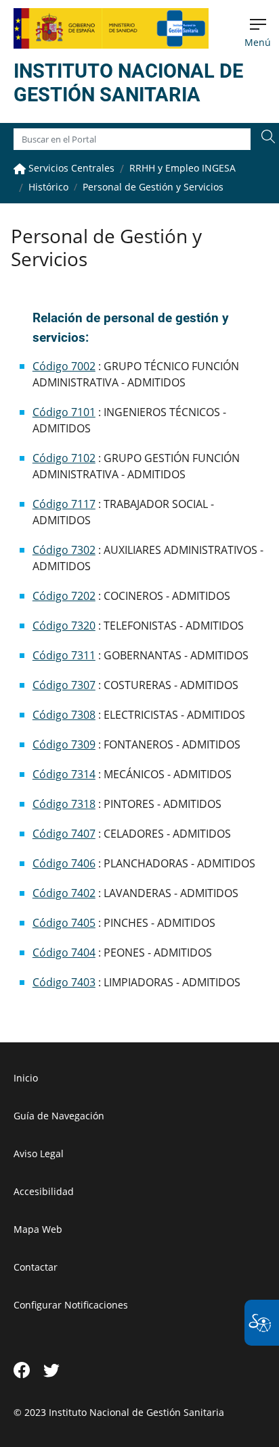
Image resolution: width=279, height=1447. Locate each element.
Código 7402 (64, 893)
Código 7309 (64, 744)
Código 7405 (64, 922)
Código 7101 (64, 412)
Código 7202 (64, 595)
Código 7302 (64, 549)
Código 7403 (64, 982)
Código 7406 (64, 863)
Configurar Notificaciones (71, 1304)
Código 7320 (64, 625)
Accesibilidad (44, 1191)
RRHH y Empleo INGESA (182, 167)
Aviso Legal (39, 1153)
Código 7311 (64, 655)
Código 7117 (64, 504)
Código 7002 (64, 366)
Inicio (26, 1077)
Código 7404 (64, 952)
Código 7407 (64, 833)
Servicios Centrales (70, 167)
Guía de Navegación (59, 1115)
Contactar (36, 1267)
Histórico (48, 186)
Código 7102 (64, 458)
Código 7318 (64, 803)
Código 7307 (64, 685)
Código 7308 (64, 714)
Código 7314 (64, 774)
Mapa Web (38, 1229)
